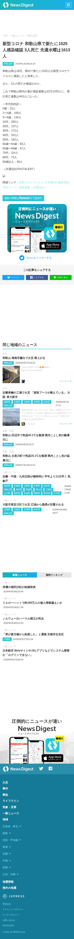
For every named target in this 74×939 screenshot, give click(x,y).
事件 (5, 788)
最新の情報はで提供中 (23, 198)
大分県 (57, 493)
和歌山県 (32, 35)
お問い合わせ (9, 920)
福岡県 (17, 493)
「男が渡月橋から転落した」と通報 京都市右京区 (33, 634)
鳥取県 (19, 489)
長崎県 (37, 493)
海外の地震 (9, 887)
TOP (5, 35)
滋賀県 (7, 402)
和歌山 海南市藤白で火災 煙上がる (24, 357)
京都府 (17, 402)
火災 (5, 353)
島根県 (29, 489)
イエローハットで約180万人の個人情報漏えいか (32, 602)
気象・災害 (8, 431)
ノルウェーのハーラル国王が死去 (23, 618)
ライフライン (11, 800)
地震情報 (8, 881)
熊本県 (47, 493)
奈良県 (47, 402)
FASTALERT (8, 925)
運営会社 (7, 904)
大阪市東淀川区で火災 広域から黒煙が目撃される (33, 504)
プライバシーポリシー (13, 909)
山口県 (7, 493)
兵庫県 (37, 402)
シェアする (38, 277)
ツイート (15, 277)
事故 (5, 794)
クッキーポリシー (11, 915)
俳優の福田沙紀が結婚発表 (19, 587)
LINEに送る (62, 277)
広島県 (49, 489)
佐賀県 (27, 493)
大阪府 (27, 402)
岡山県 (39, 489)
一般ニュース (17, 35)
